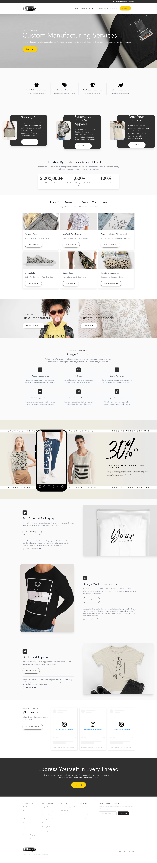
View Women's (109, 244)
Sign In (114, 8)
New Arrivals (27, 807)
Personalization (47, 823)
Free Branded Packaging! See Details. (123, 1)
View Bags (69, 283)
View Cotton (32, 244)
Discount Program (48, 815)
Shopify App (46, 807)
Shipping (45, 831)
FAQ (81, 807)
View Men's (70, 244)
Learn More (28, 142)
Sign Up (126, 8)
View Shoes (32, 283)
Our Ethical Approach (68, 807)
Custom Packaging (29, 835)
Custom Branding (47, 811)
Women (25, 815)
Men (24, 811)
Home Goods (27, 839)
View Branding (31, 532)
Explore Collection (32, 325)
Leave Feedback (85, 815)
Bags (24, 827)
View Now (87, 325)
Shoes (25, 823)
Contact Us (83, 819)
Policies (82, 811)
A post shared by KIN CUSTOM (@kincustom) (66, 747)
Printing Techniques (48, 827)
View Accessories (109, 283)
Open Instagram (31, 726)
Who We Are (65, 811)
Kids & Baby (26, 819)
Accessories (26, 831)
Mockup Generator (48, 819)
